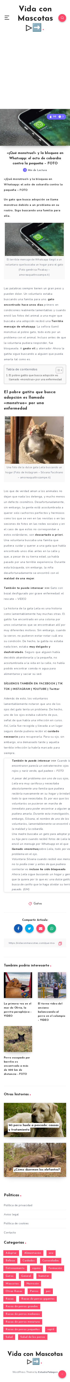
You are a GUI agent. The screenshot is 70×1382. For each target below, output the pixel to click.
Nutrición (32, 1283)
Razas (10, 1298)
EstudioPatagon (48, 1372)
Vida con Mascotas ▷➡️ (35, 18)
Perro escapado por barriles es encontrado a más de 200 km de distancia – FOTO (17, 1065)
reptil (50, 1329)
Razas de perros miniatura (23, 1321)
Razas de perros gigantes (37, 1298)
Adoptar (11, 1253)
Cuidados (29, 1260)
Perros (34, 1291)
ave (51, 1253)
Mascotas (12, 1283)
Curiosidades (50, 1260)
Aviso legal (11, 1214)
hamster (44, 1276)
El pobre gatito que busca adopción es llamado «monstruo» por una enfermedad (35, 377)
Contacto (10, 1232)
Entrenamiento (15, 1268)
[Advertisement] (35, 72)
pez (48, 1291)
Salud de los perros (32, 1337)
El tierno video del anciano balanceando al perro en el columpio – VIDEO (51, 1011)
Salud (9, 1337)
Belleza (10, 1260)
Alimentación (32, 1253)
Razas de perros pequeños (23, 1329)
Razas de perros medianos (23, 1314)
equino (36, 1268)
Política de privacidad (18, 1205)
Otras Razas (14, 1291)
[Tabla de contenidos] (59, 370)
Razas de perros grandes (22, 1306)
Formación (55, 1268)
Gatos (38, 903)
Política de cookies (16, 1223)
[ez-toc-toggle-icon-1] (57, 370)
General (26, 1276)
